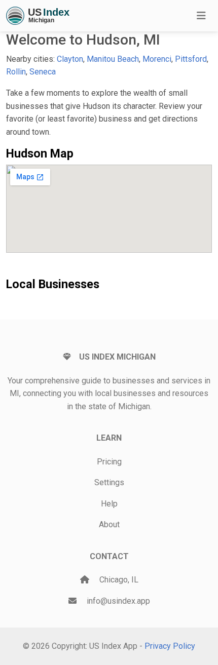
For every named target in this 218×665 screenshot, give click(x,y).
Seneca (42, 71)
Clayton (70, 59)
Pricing (109, 461)
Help (109, 503)
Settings (109, 482)
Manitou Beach (113, 59)
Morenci (156, 59)
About (109, 524)
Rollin (16, 71)
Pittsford (191, 59)
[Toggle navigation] (201, 16)
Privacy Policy (169, 646)
